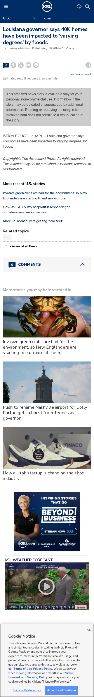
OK (89, 629)
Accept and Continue (61, 690)
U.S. (7, 237)
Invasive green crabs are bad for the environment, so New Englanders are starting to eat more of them (39, 347)
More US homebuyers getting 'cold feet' (33, 221)
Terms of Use (22, 669)
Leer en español (80, 74)
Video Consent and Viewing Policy (40, 675)
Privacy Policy (42, 669)
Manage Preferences (27, 690)
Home (46, 18)
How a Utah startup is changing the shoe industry (43, 475)
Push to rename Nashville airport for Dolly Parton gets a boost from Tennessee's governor (45, 412)
